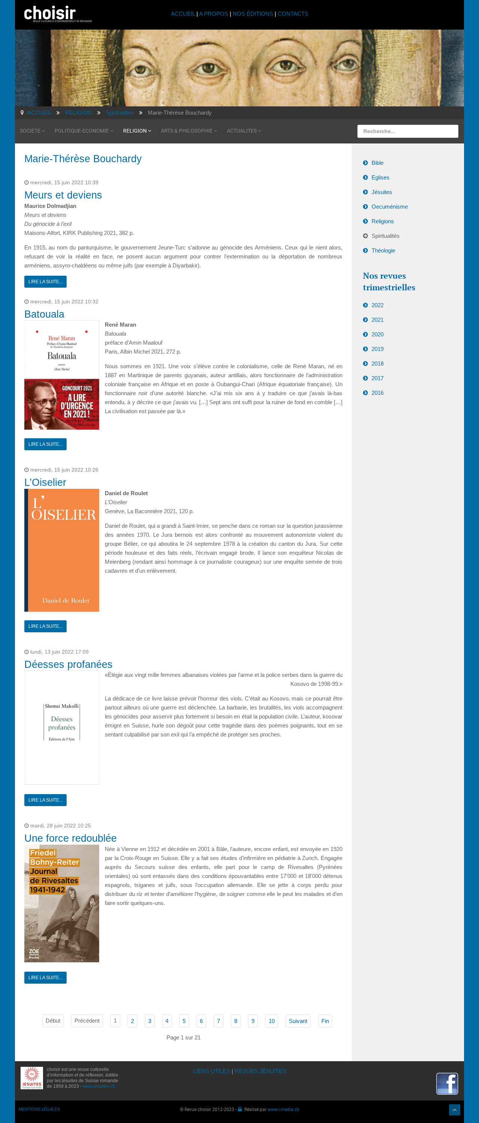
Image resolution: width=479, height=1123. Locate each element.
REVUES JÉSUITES (260, 1071)
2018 (378, 363)
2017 (378, 378)
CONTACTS (293, 13)
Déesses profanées (68, 664)
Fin (325, 1021)
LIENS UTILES (211, 1071)
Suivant (298, 1021)
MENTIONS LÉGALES (39, 1109)
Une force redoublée (70, 838)
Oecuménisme (390, 206)
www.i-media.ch (283, 1109)
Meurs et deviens (63, 195)
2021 (378, 320)
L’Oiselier (45, 482)
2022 (378, 305)
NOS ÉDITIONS (253, 13)
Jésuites (382, 192)
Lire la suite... (45, 281)
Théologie (383, 250)
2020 (378, 334)
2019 (378, 349)
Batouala (44, 314)
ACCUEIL (183, 13)
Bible (378, 163)
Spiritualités (386, 236)
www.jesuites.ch (99, 1086)
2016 (378, 393)
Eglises (381, 177)
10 (272, 1021)
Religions (383, 221)
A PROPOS (213, 13)
